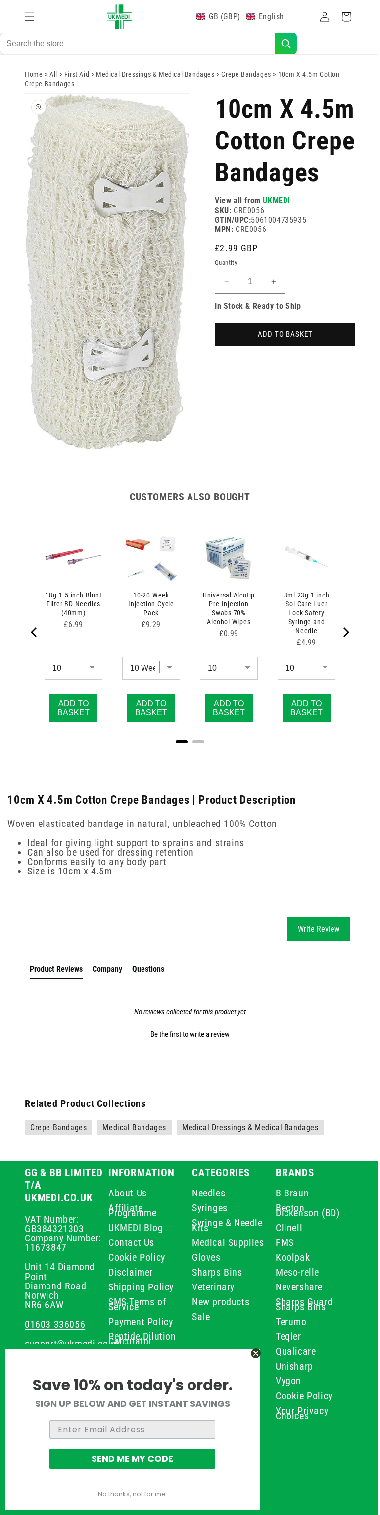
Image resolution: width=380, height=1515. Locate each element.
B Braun (286, 1195)
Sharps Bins (214, 1277)
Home (34, 82)
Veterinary (210, 1292)
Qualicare (290, 1351)
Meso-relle (292, 1272)
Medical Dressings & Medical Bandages (155, 82)
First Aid (76, 82)
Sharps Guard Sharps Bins (298, 1304)
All (53, 82)
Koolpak (287, 1257)
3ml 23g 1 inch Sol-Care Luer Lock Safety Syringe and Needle (300, 611)
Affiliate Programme (130, 1210)
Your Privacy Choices (296, 1413)
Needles (205, 1195)
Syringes (206, 1208)
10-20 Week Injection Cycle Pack (149, 602)
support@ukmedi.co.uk (73, 1344)
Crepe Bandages (246, 82)
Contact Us (129, 1242)
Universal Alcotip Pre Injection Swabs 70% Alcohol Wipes (224, 606)
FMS (279, 1242)
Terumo (285, 1322)
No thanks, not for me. (132, 1494)
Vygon (283, 1381)
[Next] (338, 632)
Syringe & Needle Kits (213, 1225)
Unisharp (289, 1366)
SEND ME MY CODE (132, 1458)
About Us (125, 1195)
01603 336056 (55, 1324)
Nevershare (293, 1287)
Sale (197, 1322)
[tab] (56, 971)
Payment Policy (138, 1322)
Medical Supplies (207, 1245)
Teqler (283, 1336)
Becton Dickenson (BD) (302, 1210)
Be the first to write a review (186, 1034)
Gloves (203, 1262)
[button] (30, 17)
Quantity (222, 302)
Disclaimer (128, 1272)
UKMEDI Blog (133, 1228)
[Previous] (35, 632)
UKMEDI (272, 240)
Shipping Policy (139, 1287)
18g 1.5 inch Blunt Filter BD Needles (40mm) (72, 602)
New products (217, 1307)
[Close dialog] (256, 1353)
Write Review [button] (311, 929)
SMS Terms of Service (135, 1304)
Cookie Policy (134, 1257)
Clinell (283, 1228)
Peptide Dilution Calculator (140, 1339)
